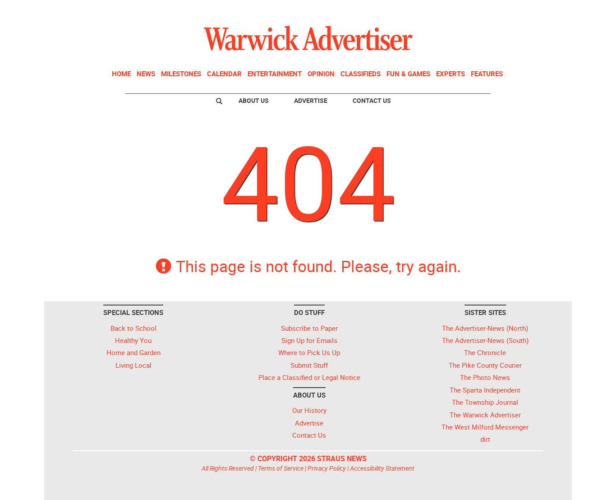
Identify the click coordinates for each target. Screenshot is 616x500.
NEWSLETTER (496, 10)
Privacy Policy (327, 468)
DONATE (547, 10)
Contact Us (372, 100)
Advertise (310, 100)
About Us (254, 100)
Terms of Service (280, 468)
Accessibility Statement (382, 468)
